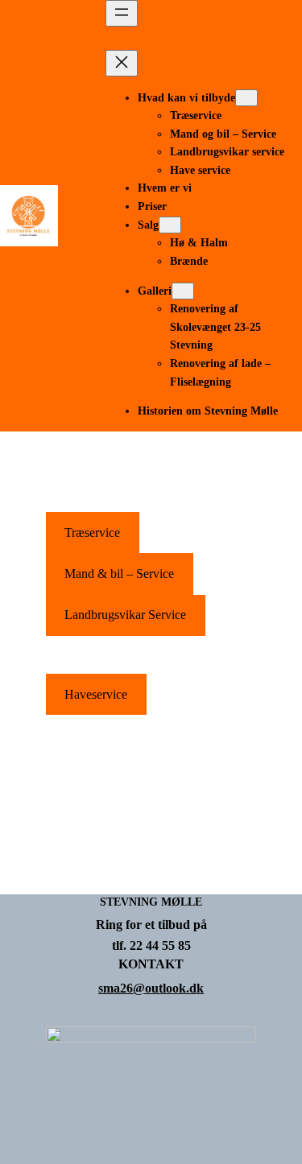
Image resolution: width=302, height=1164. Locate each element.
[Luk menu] (121, 63)
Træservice (92, 532)
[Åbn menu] (121, 13)
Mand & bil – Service (119, 573)
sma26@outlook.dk (151, 988)
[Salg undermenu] (170, 225)
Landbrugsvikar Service (125, 614)
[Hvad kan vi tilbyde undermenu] (246, 97)
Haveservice (95, 694)
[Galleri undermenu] (183, 291)
